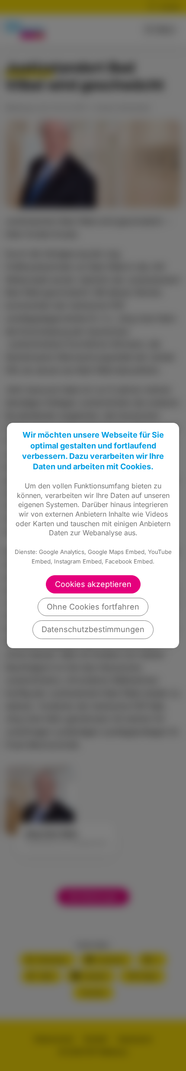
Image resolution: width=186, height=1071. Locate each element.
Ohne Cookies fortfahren (93, 606)
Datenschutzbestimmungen (93, 629)
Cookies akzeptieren (93, 584)
